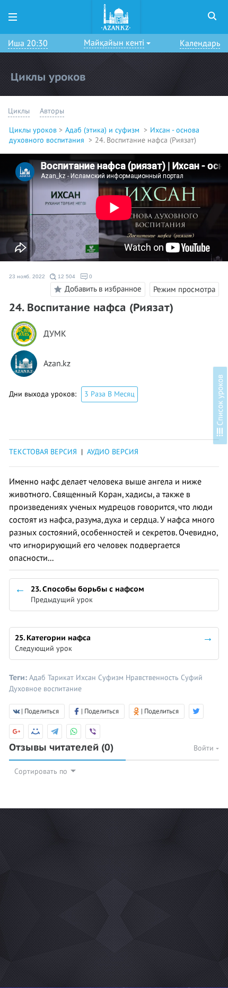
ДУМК (54, 334)
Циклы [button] (19, 111)
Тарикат (62, 677)
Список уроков (220, 401)
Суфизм (112, 677)
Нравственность (153, 677)
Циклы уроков (33, 130)
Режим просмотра (184, 289)
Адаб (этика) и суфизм (103, 130)
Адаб (38, 677)
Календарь (200, 43)
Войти (205, 748)
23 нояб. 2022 (27, 276)
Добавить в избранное (103, 289)
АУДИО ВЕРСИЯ (112, 451)
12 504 (65, 276)
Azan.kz (57, 363)
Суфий (192, 677)
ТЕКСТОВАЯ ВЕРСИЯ (43, 451)
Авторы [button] (52, 111)
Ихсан (87, 677)
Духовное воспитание (45, 688)
